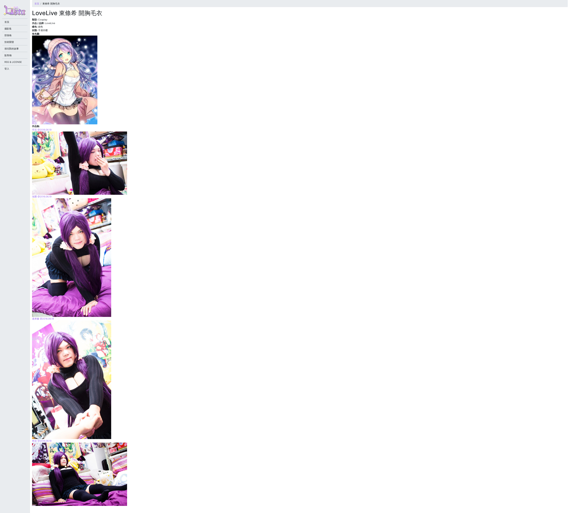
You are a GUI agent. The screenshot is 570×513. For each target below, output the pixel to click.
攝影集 (8, 28)
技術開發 (9, 41)
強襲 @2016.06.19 (42, 196)
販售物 (8, 55)
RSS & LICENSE (13, 61)
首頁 (36, 3)
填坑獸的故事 (11, 48)
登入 (6, 68)
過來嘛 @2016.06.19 (43, 318)
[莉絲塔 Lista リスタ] (15, 11)
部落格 (8, 35)
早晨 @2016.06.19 (42, 129)
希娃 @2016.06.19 (42, 440)
